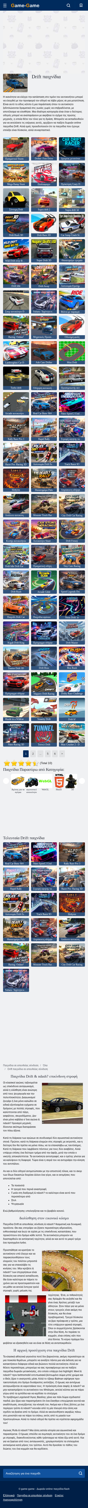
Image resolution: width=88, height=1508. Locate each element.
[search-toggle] (68, 5)
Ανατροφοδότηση (13, 1499)
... (40, 753)
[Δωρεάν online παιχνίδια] (25, 5)
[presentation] (6, 781)
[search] (80, 1473)
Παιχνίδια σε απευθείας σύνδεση (34, 1495)
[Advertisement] (37, 41)
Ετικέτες (59, 1495)
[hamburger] (5, 5)
